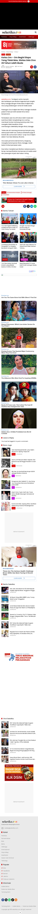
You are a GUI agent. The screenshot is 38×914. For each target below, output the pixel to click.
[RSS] (15, 899)
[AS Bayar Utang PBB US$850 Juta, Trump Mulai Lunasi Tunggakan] (4, 599)
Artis (13, 475)
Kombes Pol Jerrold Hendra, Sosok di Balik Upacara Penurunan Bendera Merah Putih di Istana (22, 732)
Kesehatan (4, 855)
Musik (22, 240)
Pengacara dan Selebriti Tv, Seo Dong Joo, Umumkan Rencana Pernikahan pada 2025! (23, 483)
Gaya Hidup (4, 852)
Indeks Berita (5, 886)
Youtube (8, 54)
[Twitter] (28, 206)
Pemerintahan (6, 222)
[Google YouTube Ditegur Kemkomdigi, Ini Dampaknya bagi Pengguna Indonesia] (28, 218)
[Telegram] (31, 206)
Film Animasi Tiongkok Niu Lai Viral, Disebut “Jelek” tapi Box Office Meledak (23, 741)
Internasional (24, 259)
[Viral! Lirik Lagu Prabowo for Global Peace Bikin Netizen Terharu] (28, 237)
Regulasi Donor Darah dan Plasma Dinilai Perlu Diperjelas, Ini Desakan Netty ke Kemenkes (22, 632)
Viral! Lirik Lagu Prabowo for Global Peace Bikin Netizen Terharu (28, 246)
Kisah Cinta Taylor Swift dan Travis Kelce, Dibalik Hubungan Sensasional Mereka (23, 494)
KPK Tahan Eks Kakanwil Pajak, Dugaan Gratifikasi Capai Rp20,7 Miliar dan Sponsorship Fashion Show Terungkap (21, 624)
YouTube (6, 195)
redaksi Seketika (9, 66)
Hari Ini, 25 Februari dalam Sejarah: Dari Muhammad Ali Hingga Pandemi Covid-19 (24, 461)
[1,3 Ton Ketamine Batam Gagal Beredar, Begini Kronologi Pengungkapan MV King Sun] (4, 750)
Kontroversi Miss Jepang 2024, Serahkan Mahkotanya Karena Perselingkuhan (24, 505)
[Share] (35, 66)
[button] (35, 32)
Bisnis (22, 222)
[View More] (19, 821)
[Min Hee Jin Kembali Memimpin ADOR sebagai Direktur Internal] (5, 473)
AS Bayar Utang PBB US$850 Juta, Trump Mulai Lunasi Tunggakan (22, 598)
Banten (5, 873)
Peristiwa (5, 259)
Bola (2, 841)
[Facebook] (24, 206)
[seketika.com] (11, 32)
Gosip (3, 54)
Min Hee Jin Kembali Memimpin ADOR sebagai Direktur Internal (23, 472)
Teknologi (4, 861)
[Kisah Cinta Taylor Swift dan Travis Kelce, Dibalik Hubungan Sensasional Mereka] (5, 495)
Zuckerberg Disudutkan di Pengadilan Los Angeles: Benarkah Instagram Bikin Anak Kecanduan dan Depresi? (9, 246)
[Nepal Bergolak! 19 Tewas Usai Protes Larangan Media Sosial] (28, 256)
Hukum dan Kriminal (7, 858)
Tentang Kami (5, 892)
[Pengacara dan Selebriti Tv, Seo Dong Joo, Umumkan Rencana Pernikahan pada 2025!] (5, 484)
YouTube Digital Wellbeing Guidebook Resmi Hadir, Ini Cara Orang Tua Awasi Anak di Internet (9, 227)
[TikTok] (12, 899)
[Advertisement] (19, 14)
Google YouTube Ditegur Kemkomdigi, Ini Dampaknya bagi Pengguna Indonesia (27, 227)
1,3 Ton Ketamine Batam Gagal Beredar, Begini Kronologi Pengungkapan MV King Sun (22, 750)
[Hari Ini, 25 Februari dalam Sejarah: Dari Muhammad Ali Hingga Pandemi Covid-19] (5, 463)
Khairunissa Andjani (14, 192)
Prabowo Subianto (8, 879)
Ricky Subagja (28, 192)
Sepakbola (6, 871)
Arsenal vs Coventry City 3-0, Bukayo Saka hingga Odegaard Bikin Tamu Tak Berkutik (23, 615)
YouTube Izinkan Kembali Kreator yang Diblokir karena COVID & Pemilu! (9, 265)
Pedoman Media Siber (8, 889)
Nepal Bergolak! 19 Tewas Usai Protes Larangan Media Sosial (28, 265)
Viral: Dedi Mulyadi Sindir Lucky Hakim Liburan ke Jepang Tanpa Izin (23, 451)
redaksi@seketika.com (11, 828)
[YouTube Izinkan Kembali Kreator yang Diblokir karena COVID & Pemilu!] (9, 256)
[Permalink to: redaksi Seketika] (3, 67)
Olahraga (4, 847)
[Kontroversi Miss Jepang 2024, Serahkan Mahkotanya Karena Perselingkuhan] (5, 506)
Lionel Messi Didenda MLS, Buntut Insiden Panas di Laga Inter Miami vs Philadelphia (22, 607)
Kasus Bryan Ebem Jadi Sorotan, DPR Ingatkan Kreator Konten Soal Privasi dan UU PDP (22, 758)
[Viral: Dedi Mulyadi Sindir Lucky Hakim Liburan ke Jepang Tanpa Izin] (5, 452)
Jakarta (5, 876)
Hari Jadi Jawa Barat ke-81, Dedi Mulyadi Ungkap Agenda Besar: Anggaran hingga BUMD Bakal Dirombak (22, 589)
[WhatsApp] (35, 206)
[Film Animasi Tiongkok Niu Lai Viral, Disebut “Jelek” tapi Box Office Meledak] (4, 742)
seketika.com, (6, 99)
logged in (12, 441)
